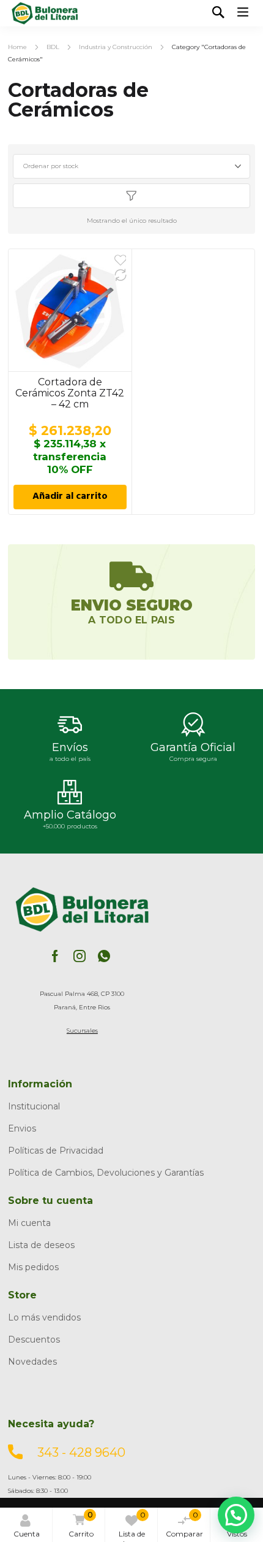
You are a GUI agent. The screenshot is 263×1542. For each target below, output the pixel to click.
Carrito (81, 1524)
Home (17, 47)
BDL (52, 47)
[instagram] (79, 955)
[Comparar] (120, 275)
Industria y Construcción (115, 47)
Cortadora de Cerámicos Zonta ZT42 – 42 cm (69, 393)
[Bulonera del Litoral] (44, 13)
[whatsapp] (104, 955)
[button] (236, 1515)
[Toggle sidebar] (131, 195)
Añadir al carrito (70, 497)
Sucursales (82, 1031)
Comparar (184, 1524)
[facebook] (55, 955)
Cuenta (26, 1533)
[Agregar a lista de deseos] (120, 260)
